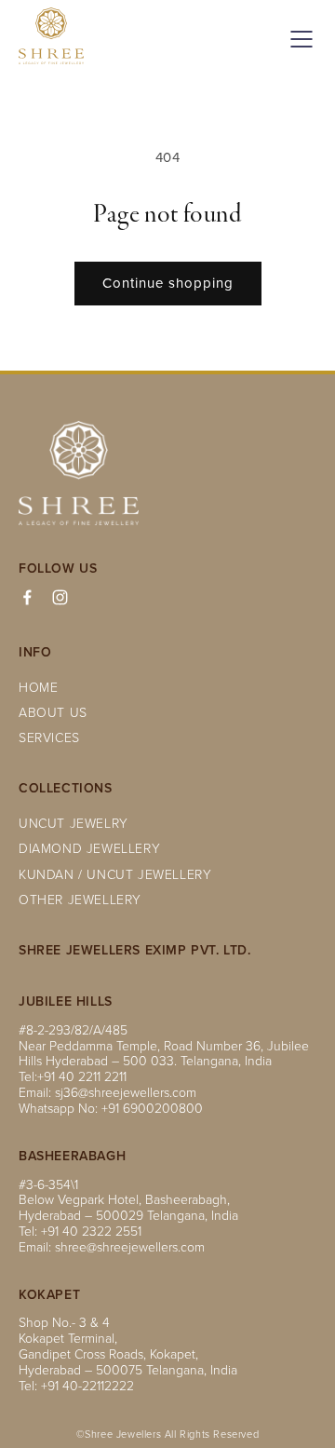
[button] (297, 39)
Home (38, 687)
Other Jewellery (80, 900)
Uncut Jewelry (73, 823)
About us (53, 713)
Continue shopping (168, 282)
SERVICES (49, 738)
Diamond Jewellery (89, 849)
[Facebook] (27, 597)
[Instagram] (60, 597)
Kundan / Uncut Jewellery (115, 875)
